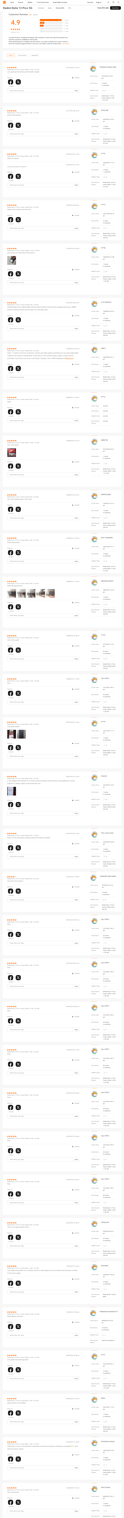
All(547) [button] (11, 55)
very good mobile (13, 726)
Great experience (13, 542)
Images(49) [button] (34, 55)
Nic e (9, 1097)
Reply (76, 90)
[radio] (55, 20)
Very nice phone (13, 445)
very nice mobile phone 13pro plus (19, 499)
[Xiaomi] (4, 2)
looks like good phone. (15, 586)
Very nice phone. (13, 1492)
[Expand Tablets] (33, 2)
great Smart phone (14, 115)
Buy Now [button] (115, 8)
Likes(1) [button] (77, 1233)
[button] (11, 83)
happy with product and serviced (19, 209)
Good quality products (15, 1316)
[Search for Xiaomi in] (108, 2)
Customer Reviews (23, 14)
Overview (41, 8)
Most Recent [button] (22, 55)
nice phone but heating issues (17, 1359)
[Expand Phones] (24, 2)
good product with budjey (16, 1403)
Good (9, 401)
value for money (13, 158)
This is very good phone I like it (18, 1227)
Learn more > (66, 43)
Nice (8, 683)
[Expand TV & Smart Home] (50, 2)
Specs (50, 8)
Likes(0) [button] (77, 77)
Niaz (8, 1184)
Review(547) (60, 8)
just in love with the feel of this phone (21, 253)
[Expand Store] (15, 2)
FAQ (69, 8)
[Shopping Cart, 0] (113, 2)
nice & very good (13, 640)
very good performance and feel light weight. (23, 72)
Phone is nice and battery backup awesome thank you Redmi (28, 838)
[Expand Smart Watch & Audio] (68, 2)
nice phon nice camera (15, 881)
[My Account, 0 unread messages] (118, 2)
